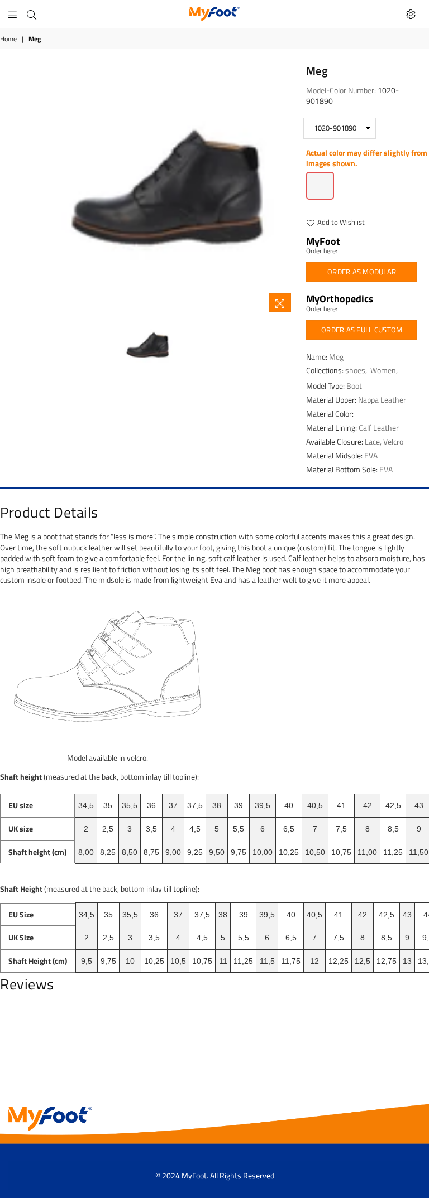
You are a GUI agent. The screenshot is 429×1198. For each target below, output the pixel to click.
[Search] (31, 14)
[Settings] (411, 14)
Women (383, 370)
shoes (355, 370)
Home (8, 39)
